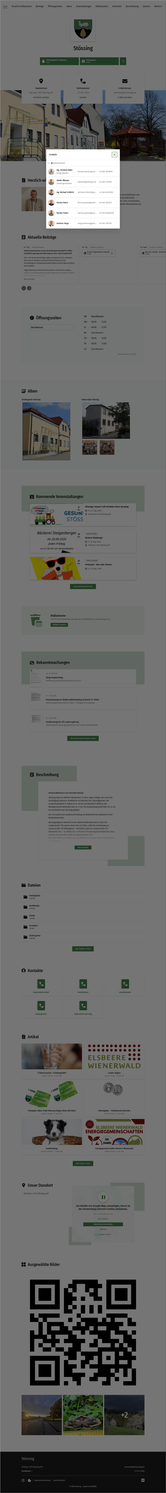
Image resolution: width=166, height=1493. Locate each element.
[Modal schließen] (83, 746)
